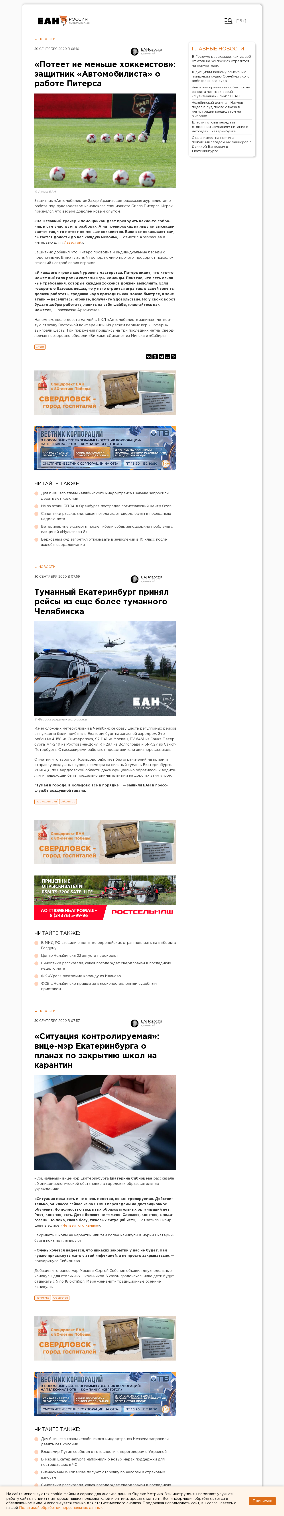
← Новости (44, 39)
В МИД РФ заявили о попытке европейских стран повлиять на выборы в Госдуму (108, 945)
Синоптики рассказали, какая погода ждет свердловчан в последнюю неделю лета (106, 516)
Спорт (40, 347)
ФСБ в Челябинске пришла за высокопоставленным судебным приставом (99, 986)
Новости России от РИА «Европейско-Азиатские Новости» (53, 21)
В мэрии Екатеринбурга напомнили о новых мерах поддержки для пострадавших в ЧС (103, 1462)
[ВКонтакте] (149, 356)
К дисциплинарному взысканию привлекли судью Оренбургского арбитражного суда (221, 76)
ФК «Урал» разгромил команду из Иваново (81, 976)
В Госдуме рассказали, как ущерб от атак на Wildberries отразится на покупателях (221, 61)
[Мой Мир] (167, 356)
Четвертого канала (80, 1225)
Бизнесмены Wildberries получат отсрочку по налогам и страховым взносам (103, 1475)
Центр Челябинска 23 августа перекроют (79, 955)
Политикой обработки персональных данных (61, 1508)
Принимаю (262, 1501)
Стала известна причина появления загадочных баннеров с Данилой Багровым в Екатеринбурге (222, 144)
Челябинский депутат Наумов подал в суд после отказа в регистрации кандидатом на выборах (217, 109)
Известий (72, 242)
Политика (42, 1298)
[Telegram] (161, 356)
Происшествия (46, 801)
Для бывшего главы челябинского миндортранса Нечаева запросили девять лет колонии (105, 496)
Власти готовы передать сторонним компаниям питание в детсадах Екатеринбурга (220, 127)
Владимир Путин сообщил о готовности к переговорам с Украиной (104, 1452)
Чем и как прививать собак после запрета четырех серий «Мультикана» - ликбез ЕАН (221, 92)
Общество (68, 801)
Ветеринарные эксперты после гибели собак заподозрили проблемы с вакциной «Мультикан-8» (107, 529)
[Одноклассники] (155, 356)
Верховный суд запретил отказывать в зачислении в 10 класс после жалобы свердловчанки (104, 542)
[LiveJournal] (173, 356)
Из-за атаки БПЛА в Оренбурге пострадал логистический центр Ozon (106, 506)
